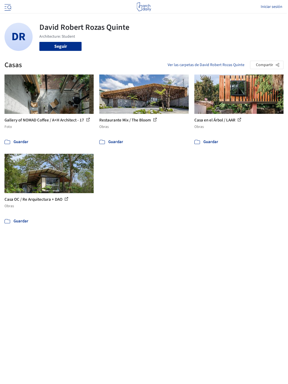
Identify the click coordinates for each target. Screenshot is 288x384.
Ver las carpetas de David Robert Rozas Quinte (206, 65)
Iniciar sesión (271, 7)
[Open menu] (7, 7)
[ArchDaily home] (144, 6)
